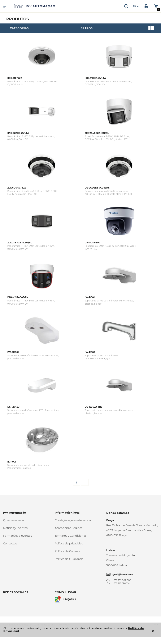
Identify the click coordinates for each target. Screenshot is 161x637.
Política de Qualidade (69, 559)
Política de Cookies (67, 551)
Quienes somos (13, 520)
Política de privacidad (69, 543)
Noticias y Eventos (15, 528)
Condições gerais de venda (73, 520)
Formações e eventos (17, 535)
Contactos (10, 543)
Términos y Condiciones (70, 535)
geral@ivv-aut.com (123, 574)
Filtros (86, 28)
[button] (136, 6)
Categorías (19, 28)
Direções (68, 599)
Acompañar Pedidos (68, 528)
